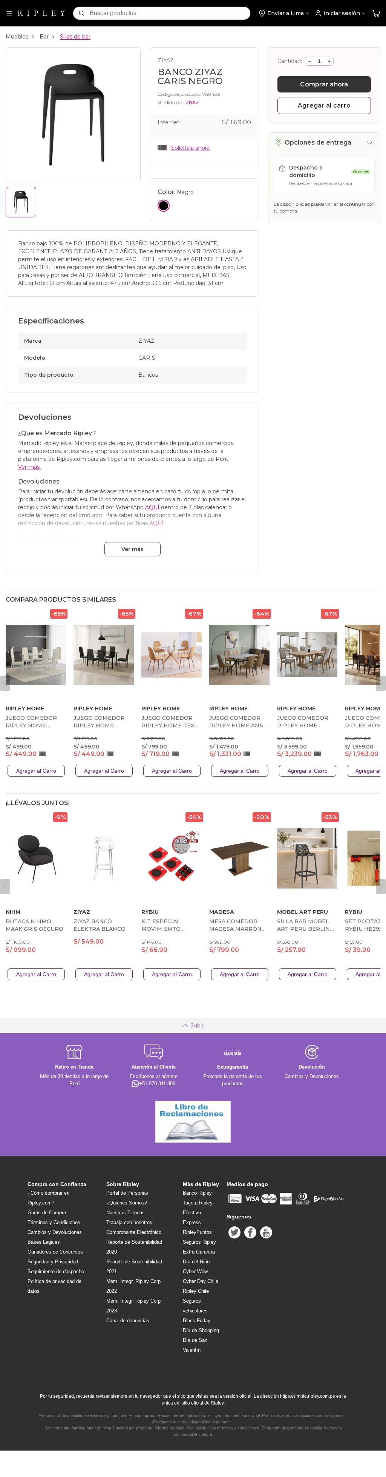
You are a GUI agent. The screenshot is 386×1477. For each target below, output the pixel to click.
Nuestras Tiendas (125, 1212)
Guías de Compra (47, 1212)
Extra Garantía (199, 1252)
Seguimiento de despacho (56, 1271)
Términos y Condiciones (54, 1222)
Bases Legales (44, 1242)
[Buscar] (81, 13)
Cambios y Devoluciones (55, 1232)
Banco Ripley (197, 1193)
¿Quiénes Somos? (126, 1203)
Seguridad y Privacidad (53, 1261)
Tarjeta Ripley (198, 1203)
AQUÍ (152, 507)
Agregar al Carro (36, 771)
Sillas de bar (75, 36)
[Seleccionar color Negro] (164, 206)
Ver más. (29, 467)
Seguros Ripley (199, 1242)
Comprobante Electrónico (133, 1232)
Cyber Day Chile (200, 1281)
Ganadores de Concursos (55, 1252)
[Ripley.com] (41, 13)
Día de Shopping (201, 1330)
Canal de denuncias (127, 1320)
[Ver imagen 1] (21, 202)
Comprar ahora (324, 84)
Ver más (132, 549)
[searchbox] (170, 13)
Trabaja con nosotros (129, 1222)
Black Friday (196, 1320)
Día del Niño (196, 1261)
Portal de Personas (127, 1193)
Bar (44, 36)
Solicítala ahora (190, 148)
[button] (376, 13)
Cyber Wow (195, 1271)
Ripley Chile (196, 1291)
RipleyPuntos (197, 1232)
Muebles (17, 36)
